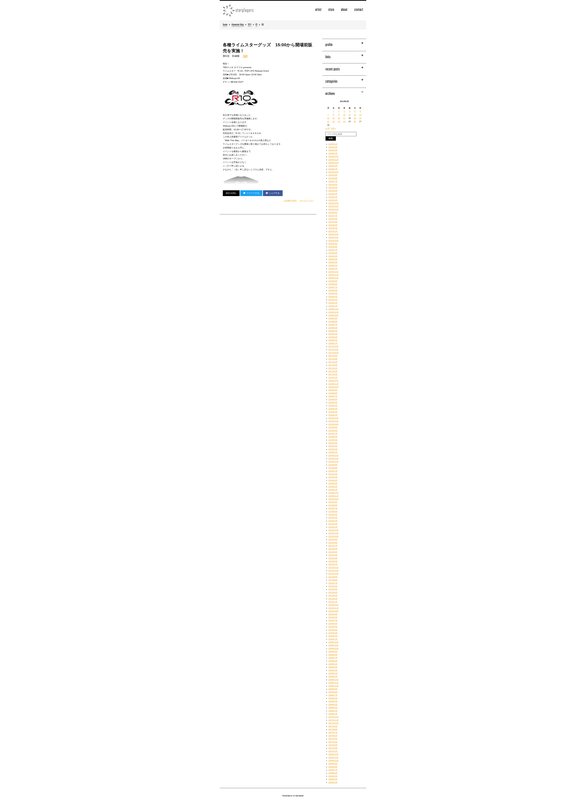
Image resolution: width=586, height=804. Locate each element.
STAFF (245, 56)
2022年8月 (332, 178)
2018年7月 (332, 325)
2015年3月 (332, 446)
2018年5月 (332, 331)
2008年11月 (333, 683)
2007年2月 (332, 748)
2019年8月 (332, 284)
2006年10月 (333, 761)
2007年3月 (332, 745)
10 (344, 115)
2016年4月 (332, 406)
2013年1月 (332, 527)
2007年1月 (332, 751)
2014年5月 (332, 477)
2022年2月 (332, 197)
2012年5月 (332, 552)
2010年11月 (333, 608)
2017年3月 (332, 371)
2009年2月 (332, 673)
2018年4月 (332, 334)
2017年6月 (332, 362)
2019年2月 (332, 303)
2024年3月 (332, 147)
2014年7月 (332, 471)
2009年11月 (333, 645)
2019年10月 (333, 278)
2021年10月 (333, 209)
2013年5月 (332, 515)
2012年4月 (332, 555)
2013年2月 (332, 524)
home (225, 25)
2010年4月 (332, 630)
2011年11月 (333, 571)
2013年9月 (332, 502)
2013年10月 (333, 499)
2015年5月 (332, 440)
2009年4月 (332, 667)
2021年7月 (332, 216)
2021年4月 (332, 222)
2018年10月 (333, 315)
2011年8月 (332, 580)
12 (355, 115)
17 (344, 118)
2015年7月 (332, 434)
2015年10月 (333, 424)
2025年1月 (332, 144)
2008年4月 (332, 705)
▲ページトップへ (306, 200)
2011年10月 (333, 574)
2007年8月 (332, 729)
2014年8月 (332, 468)
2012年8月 (332, 543)
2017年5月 (332, 365)
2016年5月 (332, 402)
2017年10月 (333, 353)
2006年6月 (332, 773)
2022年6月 (332, 185)
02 (256, 25)
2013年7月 (332, 508)
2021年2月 (332, 228)
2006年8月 (332, 767)
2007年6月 (332, 736)
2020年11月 (333, 237)
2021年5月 (332, 219)
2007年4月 (332, 742)
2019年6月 (332, 290)
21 (328, 121)
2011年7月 (332, 583)
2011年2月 (332, 599)
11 (350, 115)
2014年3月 (332, 483)
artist (318, 10)
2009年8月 (332, 655)
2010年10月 (333, 611)
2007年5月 (332, 739)
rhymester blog (238, 25)
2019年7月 (332, 287)
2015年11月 (333, 421)
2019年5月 (332, 293)
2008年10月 (333, 686)
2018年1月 (332, 343)
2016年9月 (332, 390)
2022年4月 (332, 191)
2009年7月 (332, 658)
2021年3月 (332, 225)
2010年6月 (332, 624)
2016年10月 (333, 387)
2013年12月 (333, 493)
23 (339, 121)
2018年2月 (332, 340)
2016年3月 (332, 409)
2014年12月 (333, 455)
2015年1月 (332, 452)
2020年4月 (332, 259)
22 (334, 121)
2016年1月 (332, 415)
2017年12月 (333, 346)
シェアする (274, 193)
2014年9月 (332, 465)
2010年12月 (333, 605)
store (331, 10)
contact (358, 10)
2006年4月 (332, 779)
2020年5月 (332, 256)
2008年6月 (332, 698)
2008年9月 (332, 689)
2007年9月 (332, 726)
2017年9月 (332, 356)
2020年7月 (332, 250)
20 (360, 118)
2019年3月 (332, 300)
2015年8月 (332, 431)
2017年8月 (332, 359)
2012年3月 (332, 558)
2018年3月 (332, 337)
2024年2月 (332, 150)
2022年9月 (332, 175)
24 (344, 121)
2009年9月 (332, 652)
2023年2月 (332, 166)
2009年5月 (332, 664)
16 (339, 118)
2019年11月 (333, 275)
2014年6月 (332, 474)
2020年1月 (332, 269)
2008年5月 (332, 701)
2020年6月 (332, 253)
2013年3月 (332, 521)
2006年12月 (333, 754)
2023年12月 (333, 156)
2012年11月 (333, 533)
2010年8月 (332, 617)
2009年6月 (332, 661)
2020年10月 (333, 241)
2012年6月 (332, 549)
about (344, 10)
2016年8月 (332, 393)
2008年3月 (332, 708)
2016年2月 (332, 412)
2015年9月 (332, 427)
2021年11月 (333, 206)
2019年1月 (332, 306)
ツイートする (252, 193)
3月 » (333, 128)
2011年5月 (332, 589)
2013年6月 (332, 511)
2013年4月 (332, 518)
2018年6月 (332, 328)
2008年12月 (333, 680)
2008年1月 (332, 714)
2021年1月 (332, 231)
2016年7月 (332, 396)
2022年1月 (332, 200)
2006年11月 (333, 758)
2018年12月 (333, 309)
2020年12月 (333, 234)
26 (355, 121)
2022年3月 (332, 194)
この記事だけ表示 (290, 200)
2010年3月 (332, 633)
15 (334, 118)
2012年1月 (332, 564)
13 (360, 115)
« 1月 (327, 128)
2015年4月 (332, 443)
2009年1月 (332, 676)
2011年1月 (332, 602)
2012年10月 (333, 536)
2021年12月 (333, 203)
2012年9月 (332, 539)
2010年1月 (332, 639)
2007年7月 (332, 732)
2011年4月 (332, 592)
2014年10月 (333, 462)
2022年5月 (332, 188)
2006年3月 (332, 782)
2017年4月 (332, 368)
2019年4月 (332, 297)
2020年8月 (332, 247)
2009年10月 (333, 648)
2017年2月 (332, 374)
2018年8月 (332, 322)
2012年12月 (333, 530)
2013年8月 (332, 505)
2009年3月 (332, 670)
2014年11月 (333, 459)
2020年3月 (332, 262)
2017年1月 (332, 378)
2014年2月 (332, 487)
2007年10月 (333, 723)
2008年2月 (332, 711)
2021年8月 (332, 212)
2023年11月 (333, 160)
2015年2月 (332, 449)
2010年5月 (332, 627)
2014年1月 (332, 490)
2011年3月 (332, 595)
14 (328, 118)
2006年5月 (332, 776)
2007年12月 (333, 717)
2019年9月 (332, 281)
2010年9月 (332, 614)
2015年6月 (332, 437)
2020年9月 (332, 244)
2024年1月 (332, 153)
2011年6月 (332, 586)
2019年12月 (333, 272)
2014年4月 (332, 480)
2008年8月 (332, 692)
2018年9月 (332, 318)
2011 (249, 25)
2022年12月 (333, 172)
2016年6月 (332, 399)
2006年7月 (332, 770)
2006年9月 (332, 764)
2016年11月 (333, 384)
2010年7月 (332, 620)
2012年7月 (332, 546)
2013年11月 (333, 496)
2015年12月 (333, 418)
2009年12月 (333, 642)
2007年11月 (333, 720)
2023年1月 (332, 169)
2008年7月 (332, 695)
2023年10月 (333, 163)
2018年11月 (333, 312)
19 (355, 118)
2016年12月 (333, 381)
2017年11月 (333, 349)
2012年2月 (332, 561)
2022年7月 (332, 181)
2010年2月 (332, 636)
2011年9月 (332, 577)
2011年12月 (333, 568)
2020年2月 (332, 265)
